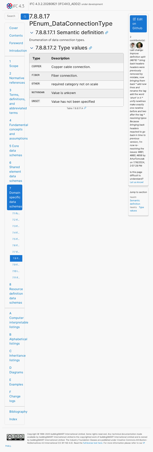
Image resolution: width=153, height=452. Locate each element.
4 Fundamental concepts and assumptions (15, 129)
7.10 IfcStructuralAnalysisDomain (17, 271)
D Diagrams (15, 370)
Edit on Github (137, 23)
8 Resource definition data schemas (15, 293)
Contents (15, 35)
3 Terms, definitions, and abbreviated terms (15, 101)
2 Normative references (15, 78)
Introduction (15, 50)
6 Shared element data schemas (15, 172)
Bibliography (15, 411)
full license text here (92, 443)
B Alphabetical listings (15, 339)
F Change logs (15, 396)
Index (13, 419)
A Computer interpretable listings (15, 320)
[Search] (25, 17)
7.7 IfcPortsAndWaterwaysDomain (17, 252)
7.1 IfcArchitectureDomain (17, 213)
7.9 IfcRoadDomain (17, 264)
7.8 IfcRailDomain (17, 258)
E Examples (15, 382)
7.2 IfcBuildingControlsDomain (17, 219)
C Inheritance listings (15, 355)
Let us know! (136, 182)
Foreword (15, 43)
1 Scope (13, 63)
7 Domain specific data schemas (15, 197)
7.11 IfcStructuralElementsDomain (17, 277)
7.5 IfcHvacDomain (17, 239)
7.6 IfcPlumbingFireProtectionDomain (17, 245)
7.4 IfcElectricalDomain (17, 232)
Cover (13, 28)
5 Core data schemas (15, 150)
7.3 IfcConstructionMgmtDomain (17, 226)
